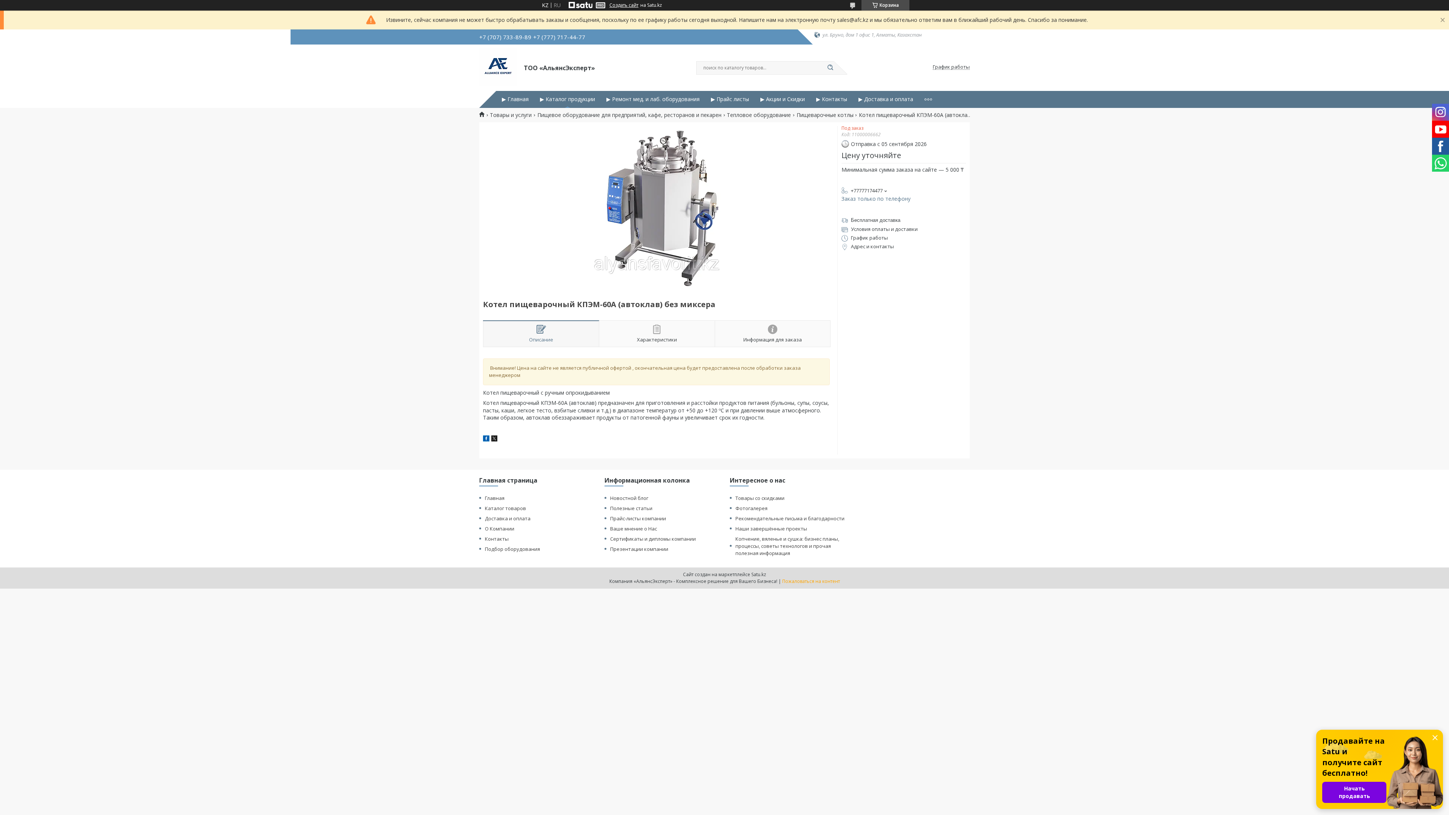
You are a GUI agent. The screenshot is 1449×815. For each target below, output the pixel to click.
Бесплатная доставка (875, 220)
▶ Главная (515, 99)
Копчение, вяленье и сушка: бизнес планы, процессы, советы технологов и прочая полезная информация (787, 546)
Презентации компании (639, 549)
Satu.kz (758, 574)
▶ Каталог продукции (567, 99)
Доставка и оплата (508, 518)
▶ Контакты (831, 99)
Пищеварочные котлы (825, 115)
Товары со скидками (759, 498)
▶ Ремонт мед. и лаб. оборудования (653, 99)
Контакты (497, 538)
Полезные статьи (631, 508)
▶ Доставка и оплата (885, 99)
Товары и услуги (511, 115)
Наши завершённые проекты (771, 528)
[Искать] (830, 68)
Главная (495, 498)
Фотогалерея (751, 508)
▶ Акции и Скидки (782, 99)
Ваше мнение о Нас (633, 528)
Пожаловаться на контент (811, 581)
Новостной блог (629, 498)
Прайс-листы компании (638, 518)
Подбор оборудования (512, 549)
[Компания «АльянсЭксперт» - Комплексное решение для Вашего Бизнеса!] (498, 67)
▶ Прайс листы (730, 99)
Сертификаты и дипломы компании (653, 538)
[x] (494, 439)
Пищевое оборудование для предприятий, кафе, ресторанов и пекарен (629, 115)
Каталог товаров (505, 508)
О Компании (499, 528)
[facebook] (486, 439)
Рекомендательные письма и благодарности (789, 518)
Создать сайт (623, 5)
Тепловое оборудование (759, 115)
